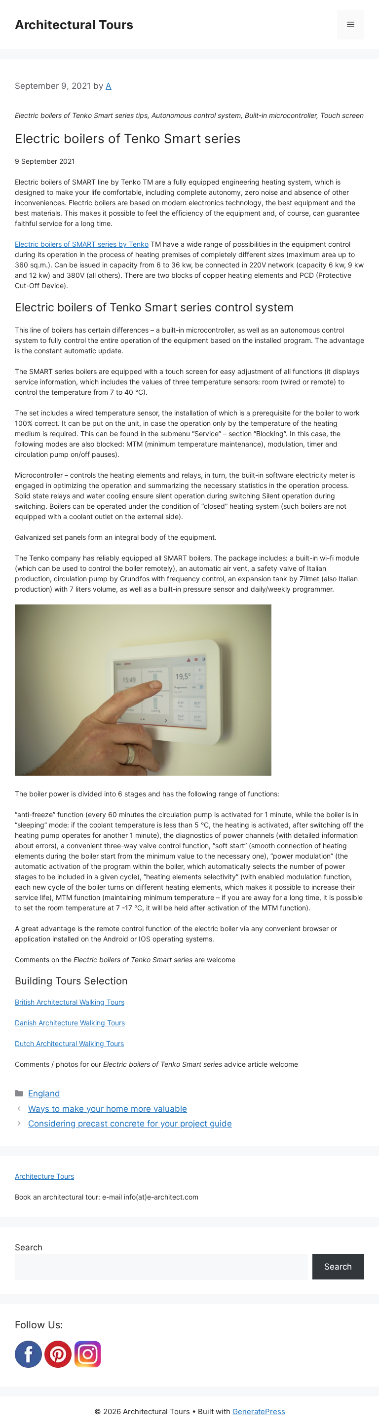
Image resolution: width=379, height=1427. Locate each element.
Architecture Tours (44, 1176)
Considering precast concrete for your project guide (130, 1123)
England (44, 1093)
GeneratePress (258, 1411)
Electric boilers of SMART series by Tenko (82, 244)
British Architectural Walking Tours (69, 1002)
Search (28, 1247)
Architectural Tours (74, 24)
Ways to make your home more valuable (107, 1109)
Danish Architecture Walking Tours (70, 1022)
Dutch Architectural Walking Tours (69, 1043)
